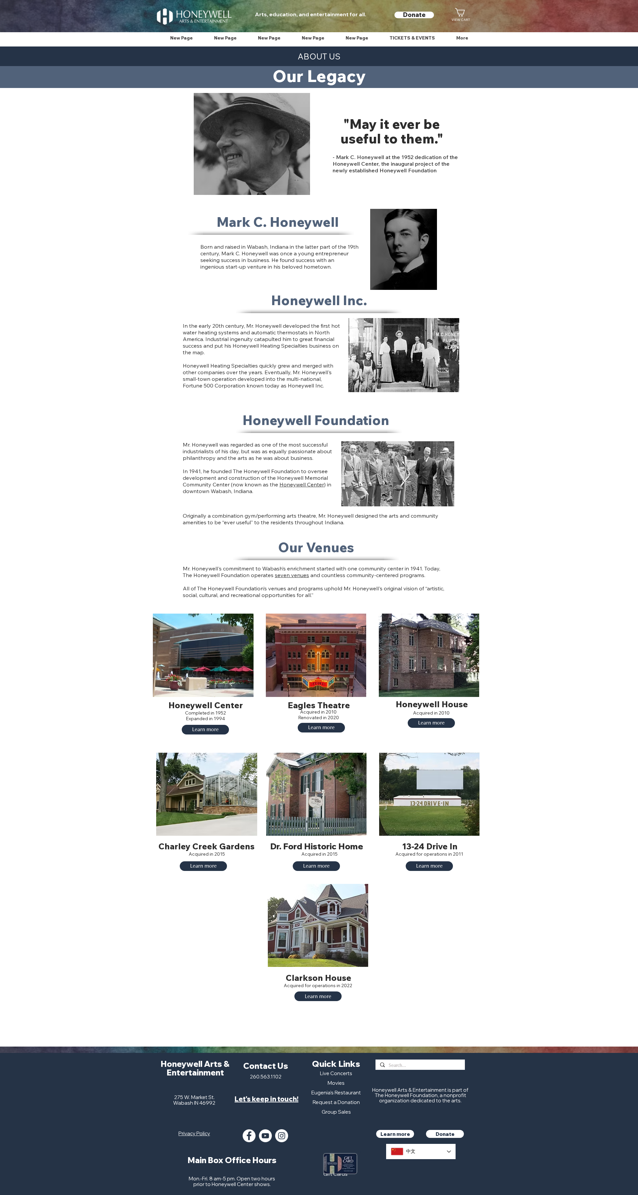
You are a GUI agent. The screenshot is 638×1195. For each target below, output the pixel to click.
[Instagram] (281, 1135)
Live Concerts (336, 1073)
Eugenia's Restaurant (336, 1092)
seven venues (292, 575)
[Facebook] (249, 1135)
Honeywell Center (301, 484)
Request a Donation (336, 1102)
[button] (412, 38)
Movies (336, 1083)
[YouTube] (265, 1135)
